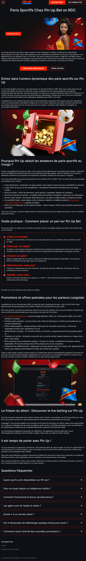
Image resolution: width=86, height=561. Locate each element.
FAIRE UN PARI (57, 68)
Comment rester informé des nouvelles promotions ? (32, 531)
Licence (3, 545)
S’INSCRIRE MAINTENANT (33, 68)
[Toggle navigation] (3, 2)
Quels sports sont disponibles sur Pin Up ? (26, 480)
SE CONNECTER (75, 2)
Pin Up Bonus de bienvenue (15, 316)
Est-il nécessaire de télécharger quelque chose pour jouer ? (35, 522)
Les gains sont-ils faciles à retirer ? (22, 505)
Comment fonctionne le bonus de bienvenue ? (28, 497)
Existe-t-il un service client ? (18, 514)
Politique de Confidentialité (10, 549)
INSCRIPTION (57, 2)
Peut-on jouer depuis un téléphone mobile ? (27, 488)
